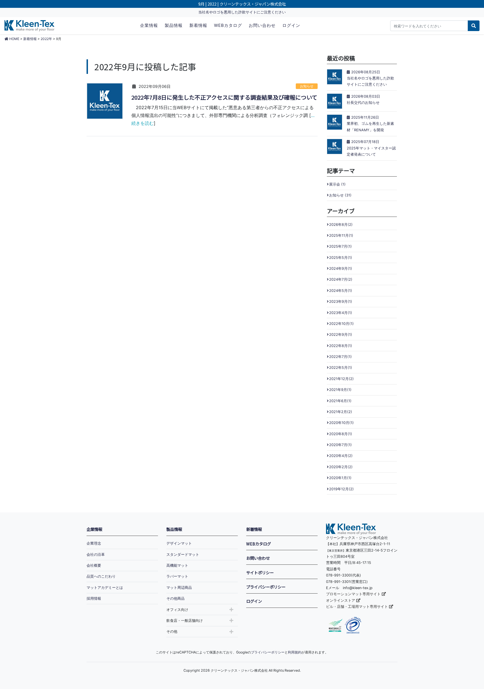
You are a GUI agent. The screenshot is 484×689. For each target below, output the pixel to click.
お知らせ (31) (340, 195)
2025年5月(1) (340, 258)
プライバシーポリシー (265, 587)
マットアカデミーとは (105, 587)
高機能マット (177, 565)
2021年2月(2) (340, 412)
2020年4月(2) (341, 456)
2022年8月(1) (340, 346)
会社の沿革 (96, 554)
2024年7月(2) (340, 279)
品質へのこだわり (101, 576)
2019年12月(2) (341, 489)
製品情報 (174, 25)
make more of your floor (29, 25)
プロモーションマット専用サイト (354, 594)
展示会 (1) (337, 184)
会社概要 (94, 565)
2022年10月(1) (341, 324)
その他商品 (175, 598)
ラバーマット (177, 576)
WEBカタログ (228, 25)
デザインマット (179, 543)
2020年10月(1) (341, 423)
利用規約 (294, 652)
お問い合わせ (262, 25)
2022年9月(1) (340, 334)
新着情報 (198, 25)
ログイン (291, 25)
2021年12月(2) (341, 379)
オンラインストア (341, 600)
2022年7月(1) (340, 357)
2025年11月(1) (341, 235)
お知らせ (306, 86)
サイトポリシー (260, 572)
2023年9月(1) (340, 301)
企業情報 (149, 25)
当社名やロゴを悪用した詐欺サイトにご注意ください (242, 12)
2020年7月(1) (340, 445)
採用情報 (94, 598)
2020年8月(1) (340, 434)
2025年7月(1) (340, 246)
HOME (13, 39)
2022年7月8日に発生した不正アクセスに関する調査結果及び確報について (224, 97)
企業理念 (94, 543)
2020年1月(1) (340, 478)
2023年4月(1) (340, 313)
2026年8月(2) (341, 224)
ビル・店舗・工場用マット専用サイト (357, 606)
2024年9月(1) (340, 268)
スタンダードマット (182, 554)
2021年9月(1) (340, 390)
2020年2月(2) (341, 467)
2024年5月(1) (340, 291)
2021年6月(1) (340, 401)
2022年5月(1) (340, 367)
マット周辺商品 (179, 587)
